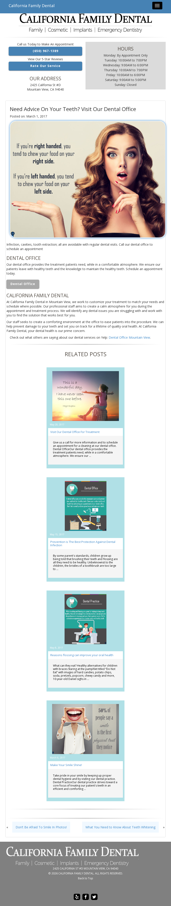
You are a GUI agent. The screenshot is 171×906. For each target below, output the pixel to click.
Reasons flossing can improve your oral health (81, 655)
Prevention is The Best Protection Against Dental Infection (82, 543)
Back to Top (85, 878)
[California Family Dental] (85, 23)
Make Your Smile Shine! (66, 765)
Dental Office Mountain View (129, 337)
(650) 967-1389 (45, 51)
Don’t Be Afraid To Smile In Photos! (41, 827)
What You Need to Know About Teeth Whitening (120, 827)
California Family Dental (32, 5)
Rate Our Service (45, 66)
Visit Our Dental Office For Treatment (75, 432)
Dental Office (22, 284)
